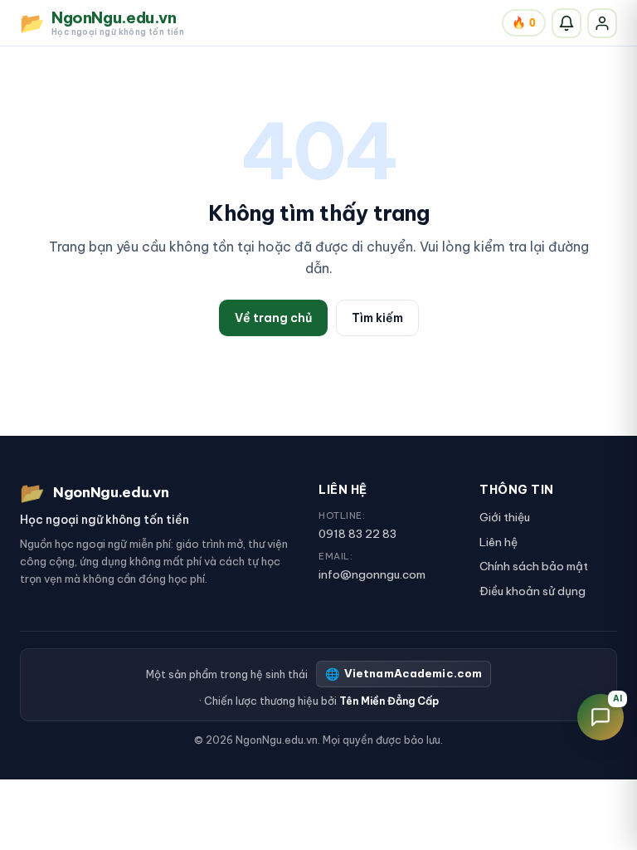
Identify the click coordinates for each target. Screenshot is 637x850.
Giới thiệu (504, 517)
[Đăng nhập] (602, 23)
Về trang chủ (273, 317)
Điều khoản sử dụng (532, 591)
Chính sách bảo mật (533, 566)
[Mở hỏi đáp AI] (600, 717)
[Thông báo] (566, 23)
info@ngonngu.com (371, 574)
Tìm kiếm (377, 317)
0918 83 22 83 (357, 533)
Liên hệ (498, 542)
